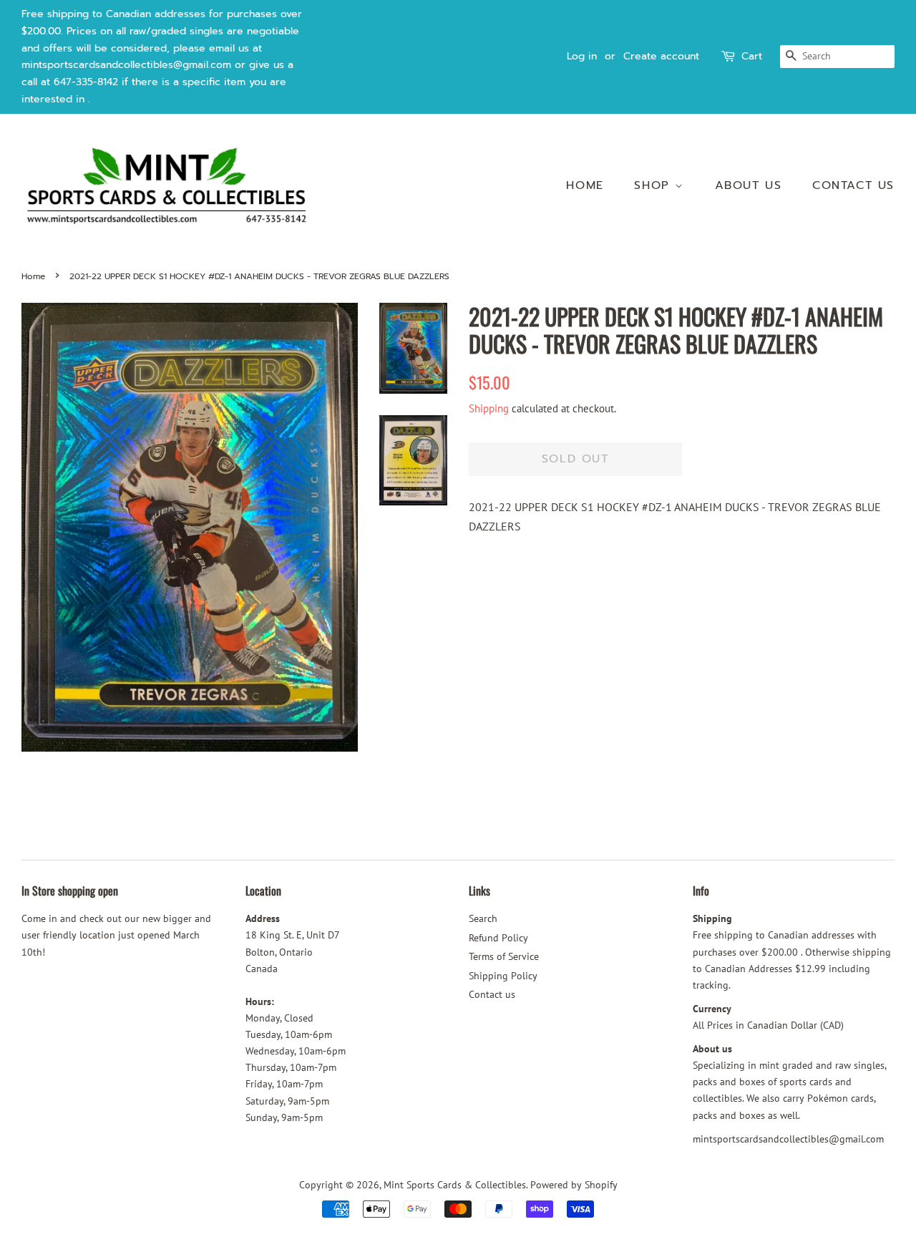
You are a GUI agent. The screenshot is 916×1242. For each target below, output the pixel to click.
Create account (661, 56)
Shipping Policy (503, 975)
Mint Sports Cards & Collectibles (455, 1184)
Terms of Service (504, 956)
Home (584, 185)
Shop (654, 185)
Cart (751, 56)
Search (483, 918)
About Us (748, 185)
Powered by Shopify (574, 1184)
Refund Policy (498, 937)
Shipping (489, 408)
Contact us (853, 185)
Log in (582, 56)
